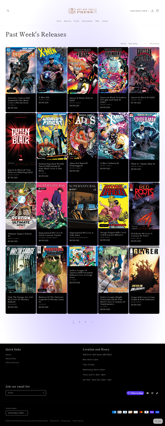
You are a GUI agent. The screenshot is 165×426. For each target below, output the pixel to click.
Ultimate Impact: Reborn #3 (20, 234)
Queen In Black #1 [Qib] (143, 97)
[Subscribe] (43, 393)
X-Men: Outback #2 (109, 163)
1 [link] (73, 322)
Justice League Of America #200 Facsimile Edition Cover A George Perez (81, 273)
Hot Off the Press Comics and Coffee (23, 421)
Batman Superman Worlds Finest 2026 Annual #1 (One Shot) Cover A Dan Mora (51, 167)
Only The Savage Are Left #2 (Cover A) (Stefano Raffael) (20, 299)
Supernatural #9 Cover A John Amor (82, 233)
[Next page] (91, 321)
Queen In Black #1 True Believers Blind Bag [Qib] (20, 171)
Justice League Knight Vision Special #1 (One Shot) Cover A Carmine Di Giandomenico (112, 300)
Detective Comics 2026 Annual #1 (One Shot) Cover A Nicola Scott (19, 100)
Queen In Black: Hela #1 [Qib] (81, 99)
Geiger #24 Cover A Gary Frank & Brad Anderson (143, 298)
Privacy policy (66, 421)
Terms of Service (12, 362)
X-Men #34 (44, 97)
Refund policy (54, 421)
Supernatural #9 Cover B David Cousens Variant (51, 233)
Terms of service (78, 421)
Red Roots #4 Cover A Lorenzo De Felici (141, 234)
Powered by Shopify (41, 421)
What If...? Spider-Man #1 (143, 164)
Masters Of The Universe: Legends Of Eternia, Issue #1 (51, 299)
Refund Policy (11, 359)
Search (8, 355)
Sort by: (123, 44)
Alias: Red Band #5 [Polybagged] (79, 164)
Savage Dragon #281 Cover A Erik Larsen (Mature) (113, 233)
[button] (8, 10)
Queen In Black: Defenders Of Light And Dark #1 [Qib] (113, 99)
